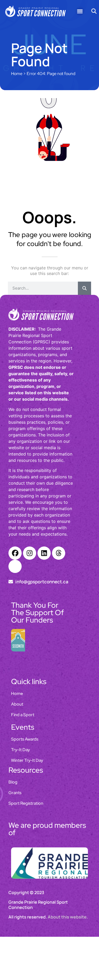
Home (16, 73)
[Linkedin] (44, 553)
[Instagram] (29, 553)
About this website (67, 917)
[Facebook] (15, 553)
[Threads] (58, 553)
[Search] (84, 288)
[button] (79, 11)
